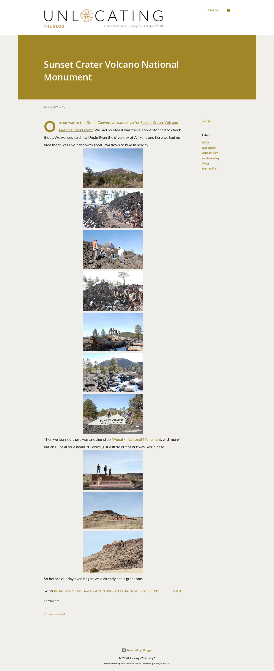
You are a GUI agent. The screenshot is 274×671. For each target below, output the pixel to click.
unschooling (209, 168)
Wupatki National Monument (136, 439)
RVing (205, 163)
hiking (205, 142)
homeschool (209, 147)
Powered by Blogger (139, 650)
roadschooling (210, 158)
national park (210, 153)
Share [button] (206, 121)
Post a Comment (54, 614)
